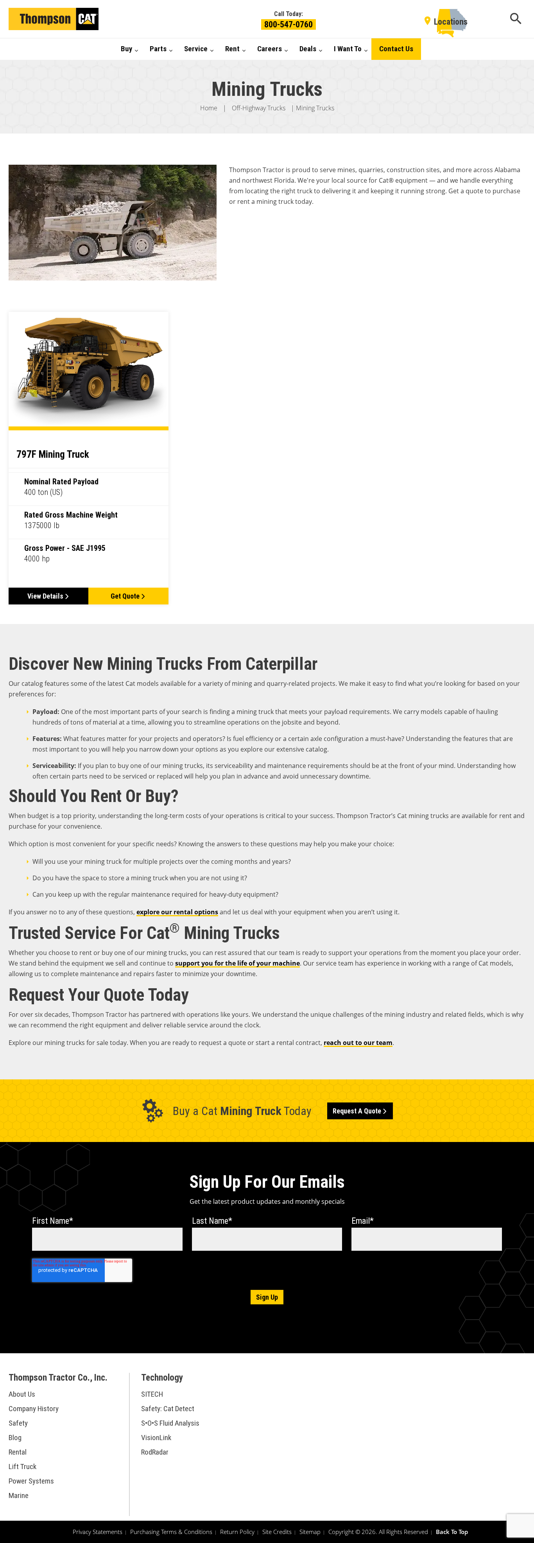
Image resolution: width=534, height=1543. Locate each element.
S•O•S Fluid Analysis (170, 1423)
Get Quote (125, 596)
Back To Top (452, 1532)
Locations (451, 22)
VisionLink (156, 1437)
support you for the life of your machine (237, 963)
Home (208, 108)
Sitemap (310, 1532)
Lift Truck (22, 1466)
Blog (15, 1437)
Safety (18, 1423)
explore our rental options (177, 912)
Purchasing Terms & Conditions (171, 1532)
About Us (22, 1394)
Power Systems (31, 1480)
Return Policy (237, 1532)
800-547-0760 (288, 24)
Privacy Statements (97, 1532)
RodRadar (154, 1452)
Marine (19, 1495)
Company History (34, 1408)
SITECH (152, 1394)
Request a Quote (357, 1111)
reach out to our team (358, 1042)
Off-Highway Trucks (258, 108)
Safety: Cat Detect (167, 1408)
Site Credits (277, 1532)
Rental (18, 1452)
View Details (45, 596)
